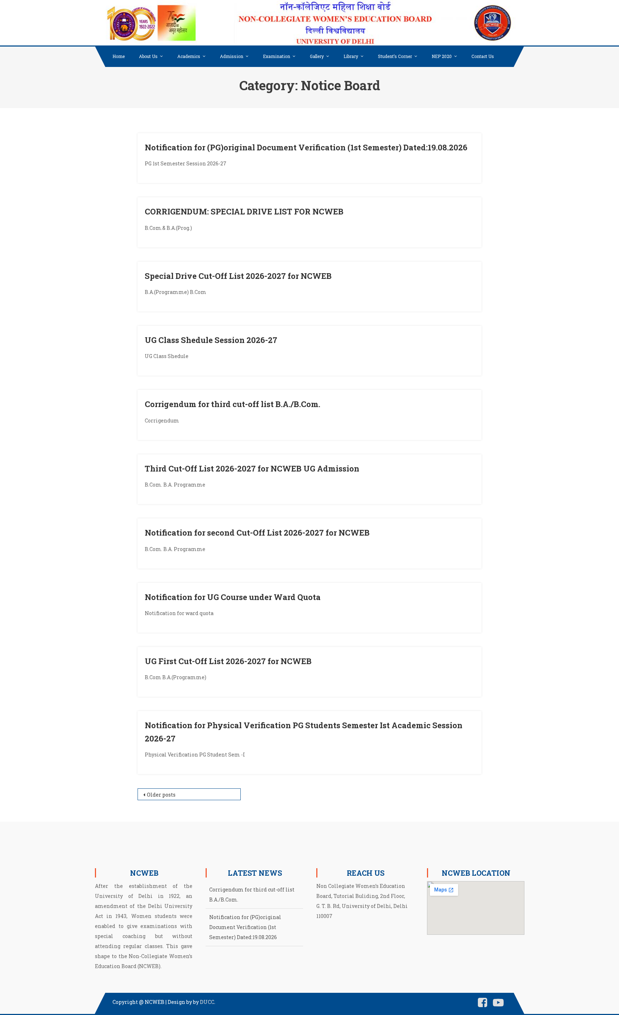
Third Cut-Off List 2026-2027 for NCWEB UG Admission (252, 468)
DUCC (207, 1002)
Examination (276, 56)
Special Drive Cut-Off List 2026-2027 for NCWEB (238, 276)
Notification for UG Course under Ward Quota (233, 597)
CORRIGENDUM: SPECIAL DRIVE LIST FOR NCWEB (244, 211)
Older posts (161, 794)
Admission (231, 56)
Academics (188, 56)
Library (351, 56)
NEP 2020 (442, 56)
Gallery (317, 56)
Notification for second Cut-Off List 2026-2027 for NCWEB (257, 532)
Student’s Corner (395, 56)
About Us (148, 56)
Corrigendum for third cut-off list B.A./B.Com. (232, 404)
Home (118, 56)
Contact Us (482, 56)
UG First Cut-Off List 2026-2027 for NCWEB (228, 661)
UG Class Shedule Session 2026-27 (211, 340)
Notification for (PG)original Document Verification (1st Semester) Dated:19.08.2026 (306, 147)
